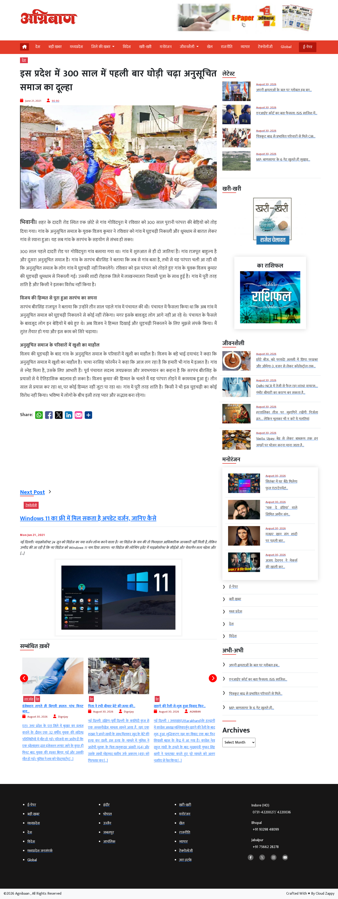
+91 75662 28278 (266, 847)
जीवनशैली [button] (187, 47)
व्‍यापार (245, 47)
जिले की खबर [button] (101, 47)
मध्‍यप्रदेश (76, 47)
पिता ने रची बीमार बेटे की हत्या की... (45, 706)
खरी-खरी (145, 47)
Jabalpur (265, 843)
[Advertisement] (118, 455)
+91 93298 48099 (266, 829)
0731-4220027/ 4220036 (272, 812)
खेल (210, 47)
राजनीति (226, 47)
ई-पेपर (307, 47)
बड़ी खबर (55, 47)
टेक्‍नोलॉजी (265, 47)
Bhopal (265, 826)
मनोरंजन (166, 47)
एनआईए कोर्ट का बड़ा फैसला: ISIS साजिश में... (184, 708)
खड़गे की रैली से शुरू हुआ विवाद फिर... (114, 706)
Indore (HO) (271, 808)
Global (286, 47)
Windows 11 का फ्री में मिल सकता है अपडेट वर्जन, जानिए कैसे (88, 519)
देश (37, 47)
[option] (52, 711)
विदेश (127, 47)
